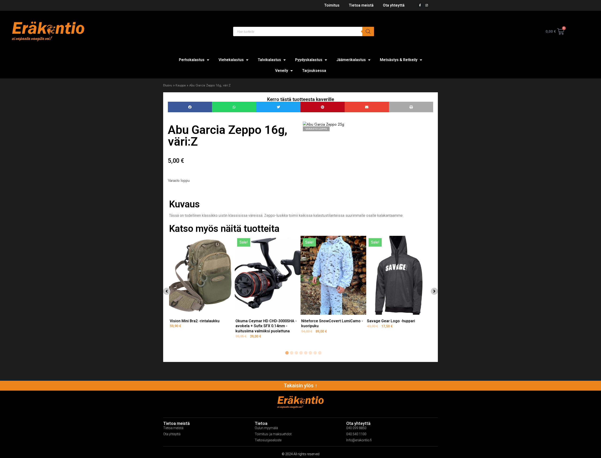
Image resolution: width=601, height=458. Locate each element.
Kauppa (181, 85)
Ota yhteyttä (394, 5)
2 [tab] (291, 353)
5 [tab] (305, 353)
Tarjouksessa (314, 70)
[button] (190, 107)
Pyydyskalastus (308, 60)
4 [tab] (301, 353)
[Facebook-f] (420, 5)
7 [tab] (315, 353)
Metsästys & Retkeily (398, 60)
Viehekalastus (231, 60)
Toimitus (331, 5)
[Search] (368, 31)
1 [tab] (287, 353)
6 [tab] (310, 353)
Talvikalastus (269, 60)
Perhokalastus (191, 60)
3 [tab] (296, 353)
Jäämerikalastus (351, 60)
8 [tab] (319, 353)
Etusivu (167, 85)
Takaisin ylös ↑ (300, 385)
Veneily (281, 70)
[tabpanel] (202, 290)
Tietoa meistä (361, 5)
